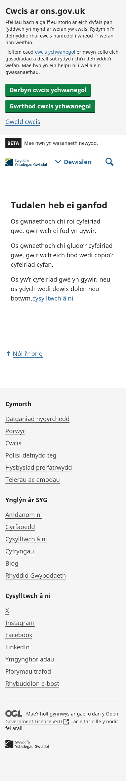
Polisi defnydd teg (30, 455)
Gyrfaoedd (20, 527)
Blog (11, 563)
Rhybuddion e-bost (32, 683)
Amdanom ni (23, 515)
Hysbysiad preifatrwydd (38, 467)
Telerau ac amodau (32, 479)
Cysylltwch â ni (26, 539)
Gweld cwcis (22, 122)
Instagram (20, 623)
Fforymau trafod (28, 671)
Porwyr (15, 431)
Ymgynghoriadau (29, 659)
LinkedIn (17, 647)
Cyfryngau (19, 551)
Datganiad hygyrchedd (37, 419)
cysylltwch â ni (52, 298)
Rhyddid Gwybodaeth (35, 575)
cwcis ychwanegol (55, 52)
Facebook (18, 635)
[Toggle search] (109, 162)
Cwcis (13, 443)
